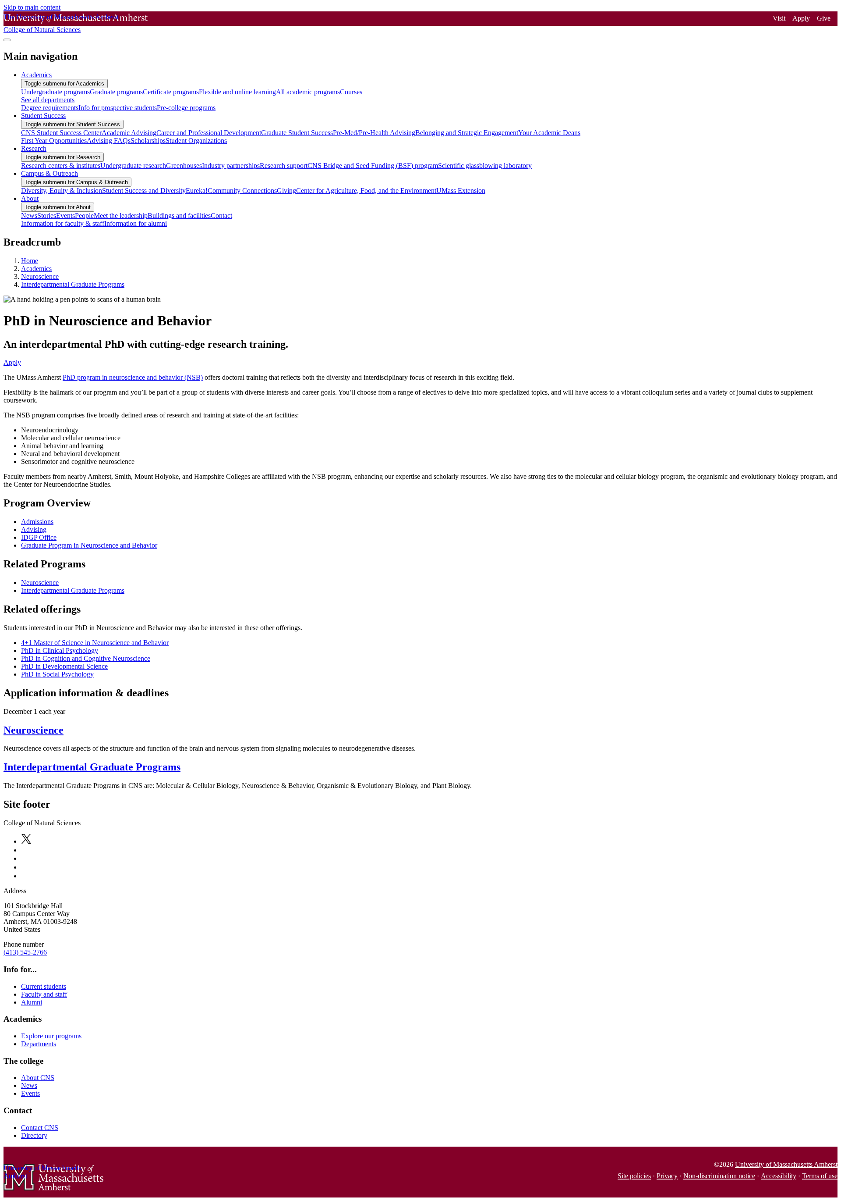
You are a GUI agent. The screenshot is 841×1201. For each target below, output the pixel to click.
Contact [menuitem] (221, 215)
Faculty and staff (44, 994)
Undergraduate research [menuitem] (133, 165)
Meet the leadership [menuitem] (121, 215)
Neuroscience (40, 276)
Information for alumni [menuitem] (135, 223)
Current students (43, 986)
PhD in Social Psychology (57, 674)
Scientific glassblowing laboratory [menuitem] (485, 165)
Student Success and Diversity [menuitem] (144, 190)
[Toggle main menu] (7, 40)
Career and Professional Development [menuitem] (208, 132)
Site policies (634, 1176)
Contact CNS (39, 1127)
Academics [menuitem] (36, 74)
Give (823, 18)
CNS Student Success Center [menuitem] (61, 132)
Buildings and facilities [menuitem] (179, 215)
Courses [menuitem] (351, 92)
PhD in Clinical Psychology (59, 650)
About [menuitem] (30, 198)
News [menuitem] (29, 215)
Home (29, 260)
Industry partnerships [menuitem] (231, 165)
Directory (34, 1135)
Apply (801, 18)
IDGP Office (39, 537)
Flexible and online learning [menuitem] (237, 92)
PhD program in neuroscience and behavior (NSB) (133, 377)
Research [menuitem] (33, 148)
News (29, 1085)
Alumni (31, 1002)
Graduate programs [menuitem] (116, 92)
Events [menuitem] (65, 215)
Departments (38, 1044)
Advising (33, 529)
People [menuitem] (84, 215)
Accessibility (778, 1176)
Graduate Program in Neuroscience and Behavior (89, 545)
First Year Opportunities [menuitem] (54, 140)
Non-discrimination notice (719, 1176)
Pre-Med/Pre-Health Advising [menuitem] (374, 132)
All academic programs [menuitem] (308, 92)
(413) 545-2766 (25, 952)
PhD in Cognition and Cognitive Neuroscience (85, 658)
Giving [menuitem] (286, 190)
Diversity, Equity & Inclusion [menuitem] (61, 190)
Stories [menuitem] (46, 215)
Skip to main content (32, 7)
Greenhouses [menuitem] (184, 165)
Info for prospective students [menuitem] (117, 107)
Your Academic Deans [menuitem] (549, 132)
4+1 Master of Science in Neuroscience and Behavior (95, 642)
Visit (779, 18)
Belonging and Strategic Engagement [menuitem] (466, 132)
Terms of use (819, 1176)
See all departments (47, 99)
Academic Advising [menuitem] (129, 132)
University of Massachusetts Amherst (786, 1164)
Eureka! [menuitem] (197, 190)
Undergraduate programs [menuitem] (55, 92)
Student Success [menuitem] (43, 115)
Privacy (667, 1176)
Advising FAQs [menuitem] (109, 140)
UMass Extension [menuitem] (460, 190)
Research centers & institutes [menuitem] (60, 165)
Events (30, 1093)
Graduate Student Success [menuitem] (297, 132)
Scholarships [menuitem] (148, 140)
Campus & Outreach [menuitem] (49, 173)
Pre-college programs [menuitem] (186, 107)
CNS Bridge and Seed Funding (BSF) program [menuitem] (372, 165)
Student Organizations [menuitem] (196, 140)
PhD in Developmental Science (64, 666)
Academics (36, 268)
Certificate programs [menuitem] (171, 92)
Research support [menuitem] (283, 165)
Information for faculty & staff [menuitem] (62, 223)
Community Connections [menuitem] (242, 190)
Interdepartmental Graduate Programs (72, 284)
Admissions (37, 521)
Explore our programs (51, 1036)
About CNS (37, 1077)
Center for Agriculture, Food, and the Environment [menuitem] (366, 190)
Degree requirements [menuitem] (49, 107)
